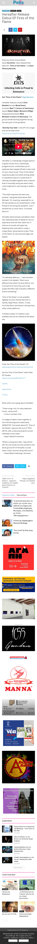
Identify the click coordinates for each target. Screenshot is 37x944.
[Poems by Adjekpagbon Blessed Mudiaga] (7, 522)
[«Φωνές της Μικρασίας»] (10, 884)
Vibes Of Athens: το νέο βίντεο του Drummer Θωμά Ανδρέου (23, 839)
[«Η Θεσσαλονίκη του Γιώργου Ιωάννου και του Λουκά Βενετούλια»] (27, 884)
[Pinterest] (20, 30)
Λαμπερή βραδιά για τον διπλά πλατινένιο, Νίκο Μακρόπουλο (22, 849)
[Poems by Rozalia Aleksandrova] (27, 907)
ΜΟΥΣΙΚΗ (13, 10)
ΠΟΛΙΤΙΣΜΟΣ (6, 10)
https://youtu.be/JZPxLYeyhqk (13, 133)
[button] (3, 2)
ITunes (5, 395)
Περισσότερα (22, 495)
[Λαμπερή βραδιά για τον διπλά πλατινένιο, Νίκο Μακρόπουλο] (7, 849)
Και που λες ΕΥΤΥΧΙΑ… (9, 914)
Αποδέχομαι (13, 940)
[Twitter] (15, 30)
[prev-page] (3, 540)
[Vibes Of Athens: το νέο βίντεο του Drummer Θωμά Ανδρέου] (7, 839)
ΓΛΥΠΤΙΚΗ (5, 505)
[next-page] (6, 540)
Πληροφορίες (23, 940)
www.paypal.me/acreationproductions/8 (17, 367)
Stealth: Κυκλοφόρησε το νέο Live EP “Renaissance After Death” (24, 859)
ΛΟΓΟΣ (4, 525)
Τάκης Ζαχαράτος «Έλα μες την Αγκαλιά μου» (27, 481)
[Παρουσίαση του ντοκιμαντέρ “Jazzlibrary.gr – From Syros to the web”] (7, 829)
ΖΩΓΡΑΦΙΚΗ (23, 889)
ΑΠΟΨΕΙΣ (5, 911)
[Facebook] (11, 30)
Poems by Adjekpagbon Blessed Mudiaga (23, 521)
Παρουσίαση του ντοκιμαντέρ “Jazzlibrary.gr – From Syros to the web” (24, 829)
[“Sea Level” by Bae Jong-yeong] (7, 532)
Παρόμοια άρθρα (8, 495)
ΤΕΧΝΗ (19, 10)
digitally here (28, 97)
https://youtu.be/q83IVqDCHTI (13, 378)
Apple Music (6, 389)
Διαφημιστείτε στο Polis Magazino (18, 930)
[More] (29, 466)
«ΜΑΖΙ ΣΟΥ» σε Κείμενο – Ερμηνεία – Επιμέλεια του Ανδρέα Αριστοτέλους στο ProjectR (10, 483)
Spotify (5, 383)
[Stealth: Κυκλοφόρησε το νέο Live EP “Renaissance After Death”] (7, 859)
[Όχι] (34, 938)
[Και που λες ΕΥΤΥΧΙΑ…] (10, 907)
